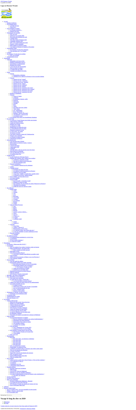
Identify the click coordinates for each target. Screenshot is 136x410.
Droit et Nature (10, 259)
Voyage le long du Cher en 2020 (18, 310)
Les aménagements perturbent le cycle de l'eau (21, 237)
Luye (14, 195)
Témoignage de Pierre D (16, 138)
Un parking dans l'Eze (15, 154)
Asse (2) (15, 214)
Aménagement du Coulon (13, 296)
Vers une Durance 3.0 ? (13, 298)
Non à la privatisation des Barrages (18, 350)
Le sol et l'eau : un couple (16, 131)
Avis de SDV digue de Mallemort (18, 371)
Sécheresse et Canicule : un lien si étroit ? (17, 292)
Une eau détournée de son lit (17, 152)
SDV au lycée (13, 34)
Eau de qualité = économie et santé (21, 180)
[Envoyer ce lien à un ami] (6, 403)
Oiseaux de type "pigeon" (19, 86)
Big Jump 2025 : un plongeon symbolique (23, 338)
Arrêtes (12, 166)
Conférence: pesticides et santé (20, 159)
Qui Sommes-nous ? (12, 24)
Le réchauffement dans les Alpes (18, 128)
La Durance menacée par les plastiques (23, 165)
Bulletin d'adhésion (11, 23)
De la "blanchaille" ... (18, 111)
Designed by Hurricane (26, 408)
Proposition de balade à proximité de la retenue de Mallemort (25, 314)
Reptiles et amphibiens (15, 93)
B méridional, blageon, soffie (20, 99)
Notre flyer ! (13, 27)
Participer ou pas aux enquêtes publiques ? (20, 372)
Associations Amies (12, 48)
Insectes (12, 73)
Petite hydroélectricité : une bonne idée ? (20, 248)
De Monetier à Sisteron (16, 313)
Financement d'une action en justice (22, 322)
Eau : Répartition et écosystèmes (15, 276)
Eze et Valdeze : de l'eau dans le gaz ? (19, 176)
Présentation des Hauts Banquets (21, 320)
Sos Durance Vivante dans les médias (16, 54)
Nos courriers (10, 358)
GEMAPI (12, 148)
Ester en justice (10, 316)
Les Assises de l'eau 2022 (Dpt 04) (18, 382)
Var (11, 220)
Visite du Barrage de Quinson (17, 305)
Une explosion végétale (16, 258)
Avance (15, 203)
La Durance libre (11, 295)
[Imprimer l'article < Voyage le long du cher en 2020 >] (7, 402)
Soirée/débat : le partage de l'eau (18, 347)
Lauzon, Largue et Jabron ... (20, 212)
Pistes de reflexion (14, 272)
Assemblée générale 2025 (16, 41)
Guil (14, 193)
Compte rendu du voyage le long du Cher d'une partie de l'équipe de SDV (19, 406)
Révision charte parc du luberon (18, 368)
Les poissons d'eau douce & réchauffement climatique (23, 117)
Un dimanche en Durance (16, 306)
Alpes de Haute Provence (16, 204)
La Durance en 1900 (15, 126)
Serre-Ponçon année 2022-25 (17, 252)
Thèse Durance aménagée (16, 121)
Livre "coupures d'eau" (19, 289)
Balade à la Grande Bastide (17, 303)
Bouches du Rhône (15, 233)
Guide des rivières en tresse (17, 123)
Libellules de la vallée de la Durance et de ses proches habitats (28, 76)
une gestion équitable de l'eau (17, 283)
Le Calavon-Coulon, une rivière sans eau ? (23, 230)
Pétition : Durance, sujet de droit (15, 391)
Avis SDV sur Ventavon (19, 375)
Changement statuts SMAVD (17, 365)
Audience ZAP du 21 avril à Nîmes (22, 329)
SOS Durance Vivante (6, 1)
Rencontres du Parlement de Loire (18, 37)
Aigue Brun (16, 226)
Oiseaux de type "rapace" (19, 83)
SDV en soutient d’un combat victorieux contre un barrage (24, 247)
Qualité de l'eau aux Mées (19, 172)
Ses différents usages (12, 235)
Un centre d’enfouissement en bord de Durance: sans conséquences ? (27, 374)
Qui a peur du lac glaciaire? (17, 278)
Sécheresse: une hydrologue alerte (18, 293)
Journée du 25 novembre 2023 (20, 269)
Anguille (15, 103)
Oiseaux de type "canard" (19, 79)
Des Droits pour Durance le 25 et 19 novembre (25, 264)
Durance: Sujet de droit (9, 388)
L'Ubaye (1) (16, 216)
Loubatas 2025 (13, 38)
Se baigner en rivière (15, 133)
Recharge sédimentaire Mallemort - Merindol (21, 381)
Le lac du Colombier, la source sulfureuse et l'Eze (25, 231)
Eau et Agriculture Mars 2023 (17, 385)
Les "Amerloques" (18, 110)
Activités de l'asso (14, 25)
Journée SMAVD (11, 376)
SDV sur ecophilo (14, 55)
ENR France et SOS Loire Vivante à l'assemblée (25, 286)
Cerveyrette (16, 197)
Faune (8, 72)
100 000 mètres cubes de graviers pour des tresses (22, 149)
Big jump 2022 (17, 344)
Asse (14, 206)
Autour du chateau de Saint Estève (18, 309)
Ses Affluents (10, 188)
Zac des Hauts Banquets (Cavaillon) (19, 317)
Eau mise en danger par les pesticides (22, 161)
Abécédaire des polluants (19, 185)
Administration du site (12, 56)
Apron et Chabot (17, 96)
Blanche (15, 210)
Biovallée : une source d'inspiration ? (16, 275)
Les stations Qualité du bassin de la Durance (24, 171)
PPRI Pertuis (13, 369)
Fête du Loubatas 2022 (15, 357)
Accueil (6, 21)
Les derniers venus (18, 116)
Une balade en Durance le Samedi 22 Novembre (22, 47)
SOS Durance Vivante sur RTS (24, 267)
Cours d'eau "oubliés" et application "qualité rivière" (26, 173)
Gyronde (15, 199)
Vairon (15, 106)
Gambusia (15, 97)
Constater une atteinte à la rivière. (18, 71)
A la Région (13, 362)
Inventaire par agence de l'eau (20, 169)
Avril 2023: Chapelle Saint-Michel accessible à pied (26, 254)
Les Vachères (16, 200)
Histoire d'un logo (14, 31)
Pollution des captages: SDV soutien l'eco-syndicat (22, 158)
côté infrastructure (11, 140)
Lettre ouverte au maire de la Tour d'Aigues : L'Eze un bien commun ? (27, 360)
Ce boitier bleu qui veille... (16, 69)
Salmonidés (16, 102)
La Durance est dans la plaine (17, 137)
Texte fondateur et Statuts (13, 28)
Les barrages (10, 245)
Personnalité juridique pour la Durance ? (23, 265)
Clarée (14, 190)
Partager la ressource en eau (17, 130)
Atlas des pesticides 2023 (19, 162)
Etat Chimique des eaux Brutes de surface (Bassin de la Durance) (29, 183)
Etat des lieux (13, 144)
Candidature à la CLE (15, 364)
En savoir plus (10, 118)
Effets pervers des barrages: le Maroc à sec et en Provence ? (25, 257)
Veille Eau (9, 59)
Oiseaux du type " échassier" (20, 80)
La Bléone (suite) (17, 219)
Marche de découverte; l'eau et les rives (20, 302)
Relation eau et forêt (15, 124)
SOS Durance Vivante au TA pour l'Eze (23, 331)
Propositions (7, 243)
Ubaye (15, 213)
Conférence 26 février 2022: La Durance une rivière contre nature (26, 348)
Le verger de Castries (15, 241)
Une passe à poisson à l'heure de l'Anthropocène (22, 134)
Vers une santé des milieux (16, 261)
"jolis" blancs (16, 109)
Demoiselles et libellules (19, 75)
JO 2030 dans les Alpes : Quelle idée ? (19, 279)
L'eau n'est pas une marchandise (18, 66)
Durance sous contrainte (16, 135)
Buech (14, 207)
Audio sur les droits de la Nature (21, 268)
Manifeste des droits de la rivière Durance (20, 271)
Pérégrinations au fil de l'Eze (20, 228)
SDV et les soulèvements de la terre (19, 42)
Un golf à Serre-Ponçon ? (13, 378)
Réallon (15, 202)
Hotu (14, 104)
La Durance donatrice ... (16, 30)
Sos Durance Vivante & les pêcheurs (19, 49)
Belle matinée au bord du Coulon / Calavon (21, 142)
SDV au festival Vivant (16, 354)
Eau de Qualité (13, 179)
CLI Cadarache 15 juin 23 (16, 361)
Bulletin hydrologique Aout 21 (17, 62)
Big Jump (12, 337)
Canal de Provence (14, 145)
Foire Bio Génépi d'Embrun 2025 (18, 39)
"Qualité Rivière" (14, 168)
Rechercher (3, 395)
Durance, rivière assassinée (16, 44)
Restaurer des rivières (15, 65)
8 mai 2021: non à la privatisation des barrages (21, 353)
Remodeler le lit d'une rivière (17, 61)
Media (33, 408)
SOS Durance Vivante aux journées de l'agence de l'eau (24, 384)
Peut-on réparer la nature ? (16, 68)
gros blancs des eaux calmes (20, 107)
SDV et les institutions (12, 379)
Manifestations (10, 336)
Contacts (9, 52)
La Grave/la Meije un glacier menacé (22, 281)
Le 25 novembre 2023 (12, 392)
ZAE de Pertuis (14, 326)
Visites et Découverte (12, 300)
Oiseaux (12, 78)
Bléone (15, 209)
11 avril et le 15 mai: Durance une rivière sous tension (23, 120)
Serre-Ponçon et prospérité (16, 151)
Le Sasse (15, 217)
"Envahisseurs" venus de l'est (20, 114)
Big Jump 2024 (17, 340)
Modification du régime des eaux (18, 127)
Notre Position (13, 255)
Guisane (15, 192)
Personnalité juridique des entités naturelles (20, 262)
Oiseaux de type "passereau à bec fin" (22, 92)
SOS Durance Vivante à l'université (19, 274)
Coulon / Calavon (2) (18, 227)
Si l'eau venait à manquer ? (16, 240)
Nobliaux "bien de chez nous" (20, 113)
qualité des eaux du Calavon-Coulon (22, 186)
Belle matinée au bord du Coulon (18, 45)
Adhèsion (6, 386)
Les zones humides (15, 178)
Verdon (15, 221)
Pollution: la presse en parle (20, 182)
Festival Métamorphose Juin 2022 (18, 355)
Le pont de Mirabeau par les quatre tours (20, 312)
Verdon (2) (16, 223)
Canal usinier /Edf (14, 147)
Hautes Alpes (13, 189)
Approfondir (7, 58)
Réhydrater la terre (14, 251)
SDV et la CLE (14, 334)
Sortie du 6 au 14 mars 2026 (17, 35)
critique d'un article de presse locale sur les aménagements (24, 282)
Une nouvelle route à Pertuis (17, 141)
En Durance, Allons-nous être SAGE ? (16, 244)
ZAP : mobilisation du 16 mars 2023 (22, 327)
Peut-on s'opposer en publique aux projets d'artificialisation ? (28, 319)
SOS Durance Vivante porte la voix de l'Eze (21, 330)
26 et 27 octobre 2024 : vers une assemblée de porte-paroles (22, 389)
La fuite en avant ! (17, 285)
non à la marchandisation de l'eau (21, 288)
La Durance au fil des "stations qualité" (23, 175)
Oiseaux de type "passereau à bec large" (23, 87)
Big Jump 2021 (17, 343)
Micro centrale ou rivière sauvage (21, 250)
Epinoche (15, 100)
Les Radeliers (13, 238)
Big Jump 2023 (17, 341)
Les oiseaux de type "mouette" (20, 82)
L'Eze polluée (16, 333)
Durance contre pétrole (19, 290)
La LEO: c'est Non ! (15, 351)
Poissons (12, 94)
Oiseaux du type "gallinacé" (20, 85)
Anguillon (15, 234)
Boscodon (15, 196)
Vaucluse (12, 224)
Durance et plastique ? (15, 164)
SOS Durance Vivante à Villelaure (18, 307)
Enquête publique (11, 367)
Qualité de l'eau (11, 155)
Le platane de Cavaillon (19, 324)
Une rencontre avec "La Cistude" (18, 51)
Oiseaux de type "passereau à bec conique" (24, 89)
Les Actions (7, 299)
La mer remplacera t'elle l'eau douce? (19, 157)
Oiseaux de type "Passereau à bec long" (23, 90)
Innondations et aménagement (17, 63)
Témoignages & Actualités (13, 32)
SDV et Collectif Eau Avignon (17, 345)
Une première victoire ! (19, 323)
